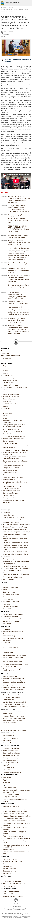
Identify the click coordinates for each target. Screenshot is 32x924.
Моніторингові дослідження (13, 678)
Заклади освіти (8, 866)
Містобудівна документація (13, 631)
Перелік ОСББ (8, 652)
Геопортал (6, 629)
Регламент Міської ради (12, 755)
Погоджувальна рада (11, 758)
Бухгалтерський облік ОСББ (13, 657)
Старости (6, 770)
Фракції (6, 765)
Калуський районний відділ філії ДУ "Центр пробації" (16, 447)
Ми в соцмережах (9, 886)
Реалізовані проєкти (10, 616)
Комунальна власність (11, 396)
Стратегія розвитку (10, 443)
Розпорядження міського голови (15, 811)
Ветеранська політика (11, 468)
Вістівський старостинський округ (15, 527)
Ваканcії (6, 373)
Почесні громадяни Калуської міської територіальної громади (16, 569)
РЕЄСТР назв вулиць (10, 647)
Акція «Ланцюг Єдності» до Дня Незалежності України (18, 264)
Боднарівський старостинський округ (16, 524)
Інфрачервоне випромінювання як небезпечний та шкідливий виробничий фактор (18, 295)
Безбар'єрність (8, 495)
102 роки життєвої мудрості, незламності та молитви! (18, 236)
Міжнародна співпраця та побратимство (12, 421)
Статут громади (8, 556)
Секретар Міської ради (11, 743)
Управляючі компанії (10, 380)
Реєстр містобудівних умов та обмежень (13, 639)
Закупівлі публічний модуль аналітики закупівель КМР (16, 791)
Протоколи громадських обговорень (16, 838)
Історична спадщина (10, 587)
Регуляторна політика (11, 621)
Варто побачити (9, 592)
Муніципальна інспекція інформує (15, 450)
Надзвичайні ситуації (11, 385)
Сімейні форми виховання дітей (14, 702)
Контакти (6, 604)
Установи (6, 782)
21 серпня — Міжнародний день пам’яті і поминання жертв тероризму (17, 320)
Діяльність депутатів (10, 762)
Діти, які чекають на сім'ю (12, 695)
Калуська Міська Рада (13, 3)
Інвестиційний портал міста (13, 619)
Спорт (5, 418)
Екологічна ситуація (10, 676)
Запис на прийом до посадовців (14, 883)
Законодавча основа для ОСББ (14, 655)
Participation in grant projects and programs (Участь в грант (15, 425)
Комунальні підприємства (12, 861)
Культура (6, 411)
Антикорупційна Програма (13, 577)
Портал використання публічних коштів (15, 800)
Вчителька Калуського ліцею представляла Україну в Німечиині (18, 287)
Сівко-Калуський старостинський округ (15, 548)
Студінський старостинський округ (15, 552)
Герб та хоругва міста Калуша (13, 517)
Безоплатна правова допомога (14, 465)
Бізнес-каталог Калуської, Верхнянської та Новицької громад (16, 574)
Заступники (7, 740)
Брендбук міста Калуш (11, 522)
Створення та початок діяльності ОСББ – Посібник (15, 670)
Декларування (8, 441)
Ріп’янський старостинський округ (15, 542)
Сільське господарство (11, 394)
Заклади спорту (8, 873)
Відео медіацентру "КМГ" (10, 355)
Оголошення (6, 358)
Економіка (7, 392)
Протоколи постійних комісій (13, 818)
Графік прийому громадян (12, 881)
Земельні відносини (10, 399)
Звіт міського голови (10, 470)
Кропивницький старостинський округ (15, 535)
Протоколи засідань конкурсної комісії (14, 832)
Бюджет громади (9, 788)
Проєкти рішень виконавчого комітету (17, 816)
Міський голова (8, 735)
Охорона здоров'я (9, 404)
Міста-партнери (9, 579)
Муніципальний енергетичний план (16, 561)
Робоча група (8, 685)
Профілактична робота (11, 697)
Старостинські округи (11, 429)
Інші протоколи (8, 849)
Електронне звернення (11, 891)
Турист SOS (7, 609)
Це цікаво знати (9, 700)
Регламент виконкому (11, 748)
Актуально (7, 366)
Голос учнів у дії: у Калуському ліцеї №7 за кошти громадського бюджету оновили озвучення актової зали (19, 218)
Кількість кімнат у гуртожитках (14, 716)
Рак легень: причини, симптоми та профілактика (18, 302)
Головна (3, 8)
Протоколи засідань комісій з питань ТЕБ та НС (16, 824)
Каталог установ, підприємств (13, 614)
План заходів (8, 375)
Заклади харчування (10, 606)
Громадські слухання (10, 559)
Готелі (5, 597)
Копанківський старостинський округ (16, 532)
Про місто (6, 512)
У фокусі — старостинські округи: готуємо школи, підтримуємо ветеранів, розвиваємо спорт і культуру (18, 208)
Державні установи (10, 871)
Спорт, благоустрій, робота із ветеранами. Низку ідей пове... (14, 10)
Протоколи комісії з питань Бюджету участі (16, 842)
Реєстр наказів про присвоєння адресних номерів (14, 635)
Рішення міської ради (11, 806)
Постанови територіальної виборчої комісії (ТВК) (16, 846)
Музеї (5, 589)
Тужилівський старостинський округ (16, 554)
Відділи (6, 780)
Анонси (6, 371)
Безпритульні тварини (11, 493)
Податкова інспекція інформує (14, 436)
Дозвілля (6, 408)
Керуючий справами (10, 738)
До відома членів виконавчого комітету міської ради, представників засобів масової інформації (19, 278)
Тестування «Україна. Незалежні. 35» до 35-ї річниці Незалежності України (19, 242)
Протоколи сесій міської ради (14, 821)
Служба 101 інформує (10, 434)
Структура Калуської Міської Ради (13, 730)
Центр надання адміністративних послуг (15, 388)
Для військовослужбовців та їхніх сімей (15, 483)
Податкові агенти (9, 599)
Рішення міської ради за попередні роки (16, 852)
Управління (7, 777)
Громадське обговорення (12, 498)
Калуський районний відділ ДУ (14, 477)
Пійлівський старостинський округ (15, 545)
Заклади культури (9, 868)
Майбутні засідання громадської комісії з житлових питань (15, 719)
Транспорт (7, 401)
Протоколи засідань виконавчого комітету (15, 828)
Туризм (5, 416)
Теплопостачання (9, 475)
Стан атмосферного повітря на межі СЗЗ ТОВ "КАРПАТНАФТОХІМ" (16, 682)
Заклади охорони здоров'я (13, 864)
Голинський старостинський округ (15, 529)
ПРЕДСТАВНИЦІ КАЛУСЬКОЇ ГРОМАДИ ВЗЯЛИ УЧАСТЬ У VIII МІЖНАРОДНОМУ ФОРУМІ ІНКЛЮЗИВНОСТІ (19, 229)
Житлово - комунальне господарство (16, 378)
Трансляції (5, 353)
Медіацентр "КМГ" (9, 479)
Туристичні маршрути (11, 594)
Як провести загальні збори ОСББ (15, 664)
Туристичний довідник (11, 601)
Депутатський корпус (10, 760)
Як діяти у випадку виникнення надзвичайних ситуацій (14, 457)
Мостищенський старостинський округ (15, 539)
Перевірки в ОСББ (9, 666)
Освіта (5, 406)
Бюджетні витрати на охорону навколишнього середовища (14, 688)
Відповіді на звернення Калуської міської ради (15, 453)
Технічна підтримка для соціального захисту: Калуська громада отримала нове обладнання (19, 199)
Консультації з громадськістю (13, 438)
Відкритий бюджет (10, 797)
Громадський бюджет (11, 794)
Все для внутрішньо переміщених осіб (15, 462)
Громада (6, 368)
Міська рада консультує (11, 490)
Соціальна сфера (9, 383)
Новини (10, 8)
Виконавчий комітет (10, 750)
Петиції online (8, 894)
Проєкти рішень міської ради (13, 813)
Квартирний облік (9, 723)
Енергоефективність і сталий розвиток (13, 501)
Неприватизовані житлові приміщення (12, 712)
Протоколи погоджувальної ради (15, 836)
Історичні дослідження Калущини (15, 520)
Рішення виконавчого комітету (14, 809)
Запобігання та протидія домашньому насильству (12, 487)
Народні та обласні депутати (13, 772)
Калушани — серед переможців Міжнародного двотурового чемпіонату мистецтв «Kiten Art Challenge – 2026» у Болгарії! (19, 329)
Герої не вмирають (10, 472)
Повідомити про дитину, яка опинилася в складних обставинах (15, 705)
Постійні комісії (8, 767)
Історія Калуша (8, 515)
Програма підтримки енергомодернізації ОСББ (12, 660)
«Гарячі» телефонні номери (13, 896)
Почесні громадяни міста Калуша (15, 566)
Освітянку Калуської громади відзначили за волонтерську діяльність (18, 270)
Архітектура (7, 413)
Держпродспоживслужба (12, 431)
